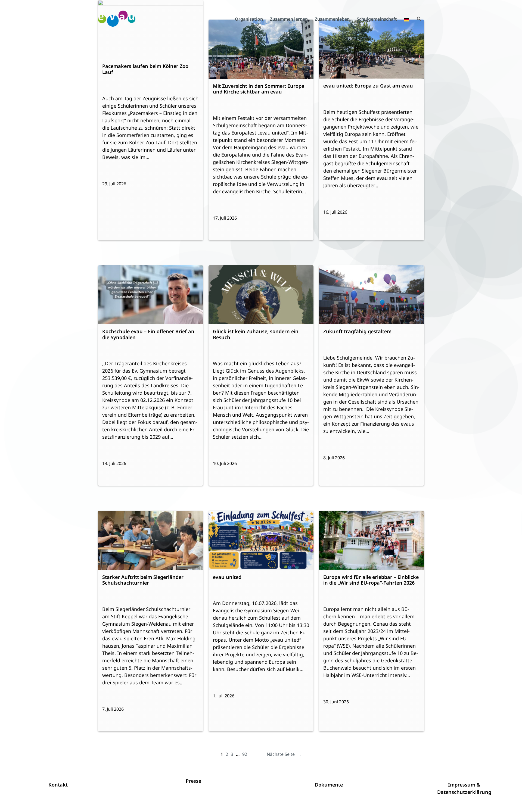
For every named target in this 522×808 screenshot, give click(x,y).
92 (244, 754)
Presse (193, 781)
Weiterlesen (117, 43)
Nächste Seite (284, 754)
